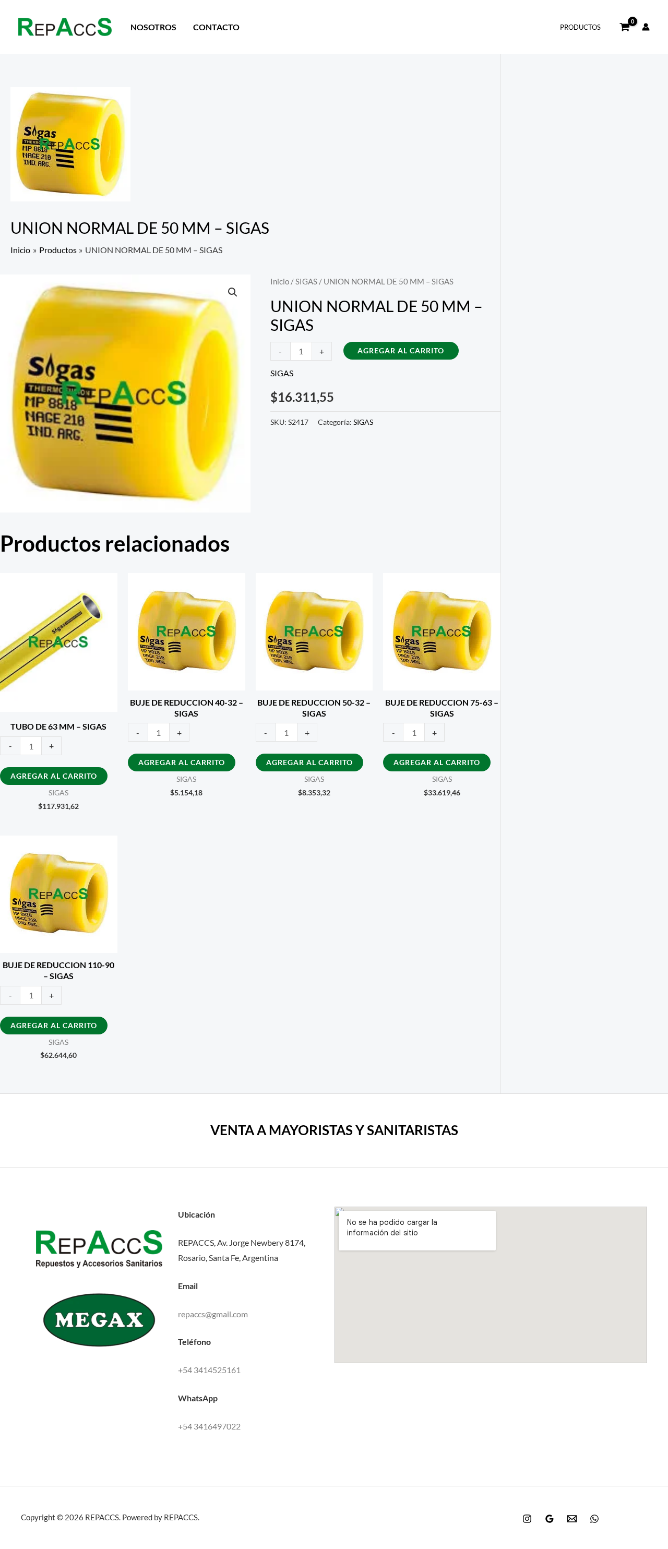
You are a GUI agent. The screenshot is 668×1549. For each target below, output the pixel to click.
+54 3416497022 (209, 1426)
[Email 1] (572, 1518)
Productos (580, 27)
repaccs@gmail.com (213, 1314)
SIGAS (306, 281)
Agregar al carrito (400, 350)
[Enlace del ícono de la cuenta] (646, 27)
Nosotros (153, 27)
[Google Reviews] (549, 1518)
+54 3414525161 (209, 1370)
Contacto (216, 27)
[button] (232, 292)
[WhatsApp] (594, 1518)
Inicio (279, 281)
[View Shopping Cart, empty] (624, 27)
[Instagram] (527, 1518)
